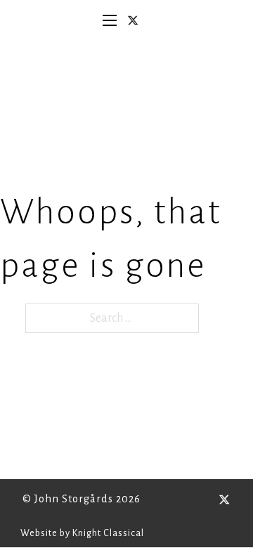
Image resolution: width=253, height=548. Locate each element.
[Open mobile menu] (110, 20)
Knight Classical (108, 533)
